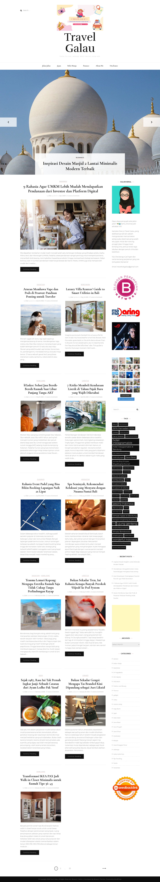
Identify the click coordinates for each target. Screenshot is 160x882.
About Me (99, 66)
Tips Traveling (117, 759)
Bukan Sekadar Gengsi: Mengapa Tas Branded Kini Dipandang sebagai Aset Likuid (85, 683)
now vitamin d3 (125, 495)
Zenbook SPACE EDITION (119, 547)
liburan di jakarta (119, 476)
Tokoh (115, 763)
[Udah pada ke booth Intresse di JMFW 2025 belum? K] (122, 382)
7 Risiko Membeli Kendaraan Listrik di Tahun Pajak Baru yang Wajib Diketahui (85, 389)
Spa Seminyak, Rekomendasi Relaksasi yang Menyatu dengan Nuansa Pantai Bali (85, 487)
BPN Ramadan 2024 (123, 428)
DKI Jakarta (117, 677)
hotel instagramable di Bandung (123, 448)
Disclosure (114, 66)
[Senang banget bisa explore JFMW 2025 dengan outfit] (115, 382)
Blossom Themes (99, 879)
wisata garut (118, 536)
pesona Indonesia (123, 503)
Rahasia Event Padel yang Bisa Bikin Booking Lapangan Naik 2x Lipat (41, 487)
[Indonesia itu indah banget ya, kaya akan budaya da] (122, 389)
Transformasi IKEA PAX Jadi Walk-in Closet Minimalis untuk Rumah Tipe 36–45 (40, 780)
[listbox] (80, 122)
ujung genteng (127, 523)
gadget (115, 695)
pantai (124, 500)
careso (115, 432)
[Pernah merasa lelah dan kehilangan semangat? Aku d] (137, 368)
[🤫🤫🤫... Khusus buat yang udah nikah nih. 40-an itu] (115, 375)
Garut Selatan (118, 436)
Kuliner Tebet (127, 471)
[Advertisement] (126, 618)
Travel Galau (80, 42)
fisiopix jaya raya (124, 432)
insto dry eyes (118, 457)
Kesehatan (85, 479)
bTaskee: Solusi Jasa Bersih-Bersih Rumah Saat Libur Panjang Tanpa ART (41, 389)
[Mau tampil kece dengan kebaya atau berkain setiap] (137, 375)
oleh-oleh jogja (134, 495)
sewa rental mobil (117, 511)
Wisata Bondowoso (121, 532)
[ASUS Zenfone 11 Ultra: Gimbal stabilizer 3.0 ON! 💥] (129, 382)
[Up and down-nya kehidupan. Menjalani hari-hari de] (137, 360)
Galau (115, 700)
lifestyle (85, 380)
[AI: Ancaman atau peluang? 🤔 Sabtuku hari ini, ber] (122, 360)
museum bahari (119, 484)
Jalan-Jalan (46, 66)
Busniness (80, 157)
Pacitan (116, 500)
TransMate (116, 768)
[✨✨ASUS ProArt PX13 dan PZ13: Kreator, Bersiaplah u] (129, 389)
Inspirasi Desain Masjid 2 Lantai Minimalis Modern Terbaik (80, 166)
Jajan (59, 66)
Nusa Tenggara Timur (120, 745)
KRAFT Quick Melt (117, 467)
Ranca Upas (117, 508)
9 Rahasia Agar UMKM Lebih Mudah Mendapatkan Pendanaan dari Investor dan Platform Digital (63, 188)
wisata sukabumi (129, 535)
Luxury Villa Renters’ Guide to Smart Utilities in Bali (85, 291)
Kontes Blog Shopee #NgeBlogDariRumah (121, 462)
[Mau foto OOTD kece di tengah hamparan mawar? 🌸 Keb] (115, 368)
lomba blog (118, 480)
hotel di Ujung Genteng (131, 436)
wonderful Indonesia (125, 539)
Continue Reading (29, 269)
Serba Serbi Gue (118, 754)
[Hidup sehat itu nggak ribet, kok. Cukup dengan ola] (129, 368)
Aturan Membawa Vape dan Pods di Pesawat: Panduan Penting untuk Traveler (40, 293)
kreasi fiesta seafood (128, 467)
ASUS (115, 424)
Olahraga (40, 479)
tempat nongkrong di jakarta (124, 520)
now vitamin (116, 495)
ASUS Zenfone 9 (123, 424)
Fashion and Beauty (119, 686)
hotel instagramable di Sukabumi (121, 453)
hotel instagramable (122, 441)
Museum (127, 479)
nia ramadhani (127, 491)
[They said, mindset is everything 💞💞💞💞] (137, 382)
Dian (50, 195)
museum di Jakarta (120, 488)
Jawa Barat (131, 457)
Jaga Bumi (116, 709)
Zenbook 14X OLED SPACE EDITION (121, 543)
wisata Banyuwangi (120, 528)
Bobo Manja (72, 66)
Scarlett (126, 507)
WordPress (117, 879)
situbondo (126, 511)
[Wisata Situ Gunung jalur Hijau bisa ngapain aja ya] (115, 360)
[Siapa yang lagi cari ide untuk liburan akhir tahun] (122, 368)
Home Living (40, 380)
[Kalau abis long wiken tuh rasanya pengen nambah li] (137, 389)
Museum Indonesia (117, 491)
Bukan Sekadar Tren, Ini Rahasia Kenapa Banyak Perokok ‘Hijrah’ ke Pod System (85, 584)
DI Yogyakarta (117, 672)
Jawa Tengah (117, 727)
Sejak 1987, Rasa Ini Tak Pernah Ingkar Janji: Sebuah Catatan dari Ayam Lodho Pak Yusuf (41, 683)
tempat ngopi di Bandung (125, 516)
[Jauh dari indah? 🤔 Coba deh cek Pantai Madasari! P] (129, 360)
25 (70, 868)
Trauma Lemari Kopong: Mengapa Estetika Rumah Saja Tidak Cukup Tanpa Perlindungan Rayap (41, 585)
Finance (86, 66)
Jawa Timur (117, 731)
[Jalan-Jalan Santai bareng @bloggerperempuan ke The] (122, 375)
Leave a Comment (73, 195)
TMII (114, 523)
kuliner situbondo (117, 471)
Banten (115, 659)
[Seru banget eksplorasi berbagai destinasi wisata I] (115, 389)
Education (41, 284)
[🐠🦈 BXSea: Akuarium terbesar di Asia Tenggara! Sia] (129, 375)
